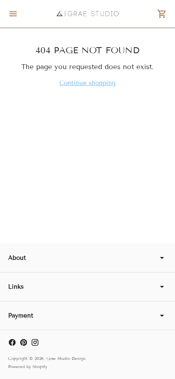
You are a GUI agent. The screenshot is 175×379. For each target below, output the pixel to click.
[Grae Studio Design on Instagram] (35, 342)
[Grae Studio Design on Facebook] (12, 342)
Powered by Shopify (27, 366)
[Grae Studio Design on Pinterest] (24, 342)
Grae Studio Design (65, 358)
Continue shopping (87, 83)
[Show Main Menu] (13, 14)
